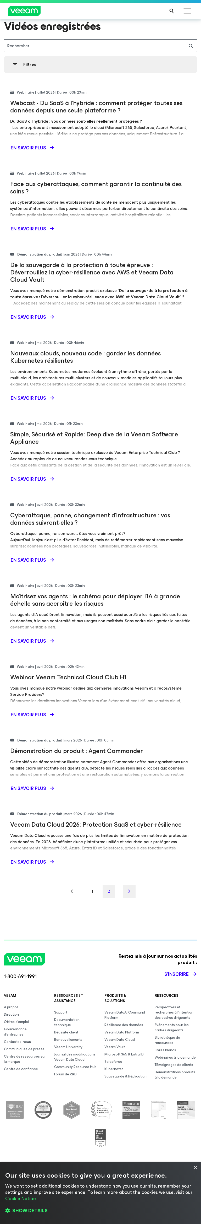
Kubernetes (114, 1069)
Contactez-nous (17, 1042)
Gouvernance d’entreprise (15, 1031)
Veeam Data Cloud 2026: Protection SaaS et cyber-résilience (96, 824)
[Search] (171, 11)
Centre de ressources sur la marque (25, 1059)
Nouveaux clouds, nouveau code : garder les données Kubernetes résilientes (85, 357)
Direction (11, 1014)
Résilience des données (123, 1025)
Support (60, 1012)
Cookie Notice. (21, 1199)
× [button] (195, 1168)
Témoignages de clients (174, 1065)
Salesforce (113, 1062)
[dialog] (100, 1193)
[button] (100, 1211)
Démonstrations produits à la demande (175, 1074)
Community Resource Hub (75, 1067)
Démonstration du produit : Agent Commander (76, 751)
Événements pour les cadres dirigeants (172, 1027)
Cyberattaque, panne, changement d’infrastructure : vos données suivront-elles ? (90, 519)
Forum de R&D (65, 1074)
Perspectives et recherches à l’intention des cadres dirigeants (174, 1012)
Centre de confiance (21, 1069)
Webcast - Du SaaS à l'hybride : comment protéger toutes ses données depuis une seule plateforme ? (96, 107)
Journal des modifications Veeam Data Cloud (75, 1057)
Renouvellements (68, 1040)
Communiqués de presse (24, 1049)
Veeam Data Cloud (119, 1040)
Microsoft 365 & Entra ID (124, 1054)
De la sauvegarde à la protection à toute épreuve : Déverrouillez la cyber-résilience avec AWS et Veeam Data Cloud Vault (92, 272)
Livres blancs (165, 1050)
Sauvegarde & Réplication (125, 1076)
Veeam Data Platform (121, 1032)
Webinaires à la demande (175, 1057)
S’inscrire (176, 974)
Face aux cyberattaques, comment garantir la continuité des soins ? (96, 188)
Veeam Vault (114, 1047)
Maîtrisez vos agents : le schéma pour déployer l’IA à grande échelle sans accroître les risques (95, 600)
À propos (11, 1007)
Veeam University (68, 1047)
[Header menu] (187, 11)
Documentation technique (67, 1022)
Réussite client (66, 1032)
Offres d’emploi (16, 1022)
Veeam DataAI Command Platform (124, 1015)
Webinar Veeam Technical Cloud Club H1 (68, 677)
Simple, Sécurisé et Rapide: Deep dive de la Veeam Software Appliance (94, 438)
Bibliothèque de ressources (167, 1040)
